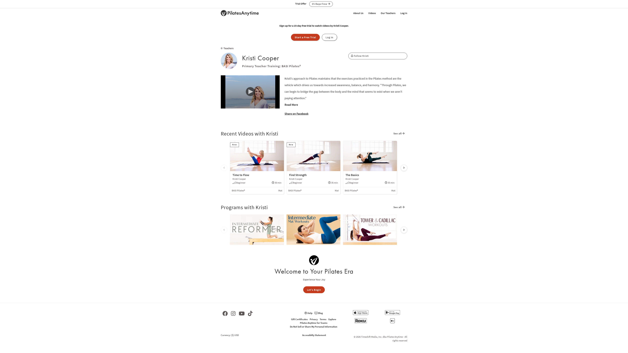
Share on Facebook (296, 114)
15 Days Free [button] (320, 3)
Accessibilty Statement (314, 335)
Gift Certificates (299, 319)
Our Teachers (388, 13)
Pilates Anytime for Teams (313, 322)
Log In (403, 13)
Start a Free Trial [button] (305, 37)
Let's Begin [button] (314, 289)
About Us (358, 13)
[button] (250, 91)
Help (309, 313)
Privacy (314, 319)
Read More (291, 105)
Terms (323, 319)
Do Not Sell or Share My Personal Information (313, 326)
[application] (250, 92)
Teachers (228, 48)
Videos (372, 13)
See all (397, 133)
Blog (320, 313)
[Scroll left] (224, 168)
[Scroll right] (404, 168)
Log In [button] (329, 37)
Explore (332, 319)
